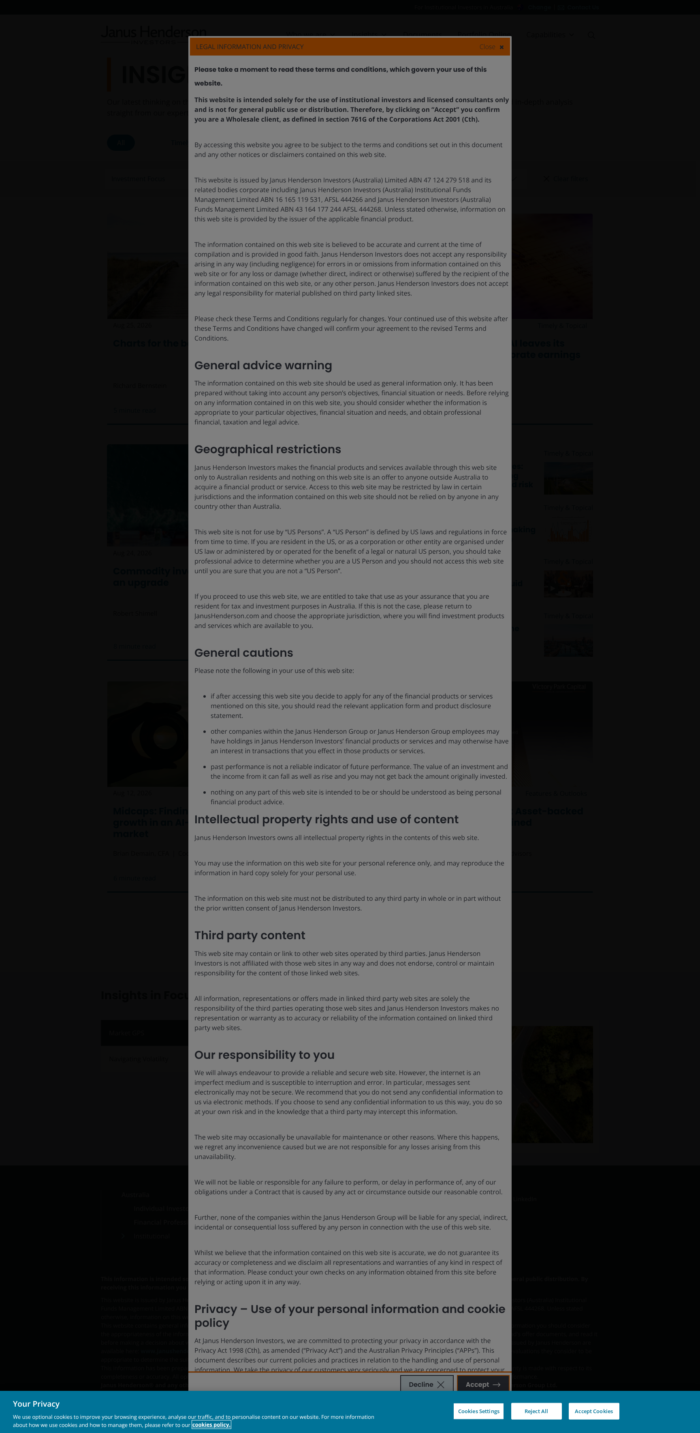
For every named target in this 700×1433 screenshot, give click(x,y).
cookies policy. (211, 1424)
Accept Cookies (594, 1411)
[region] (350, 1412)
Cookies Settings (478, 1411)
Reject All (536, 1411)
